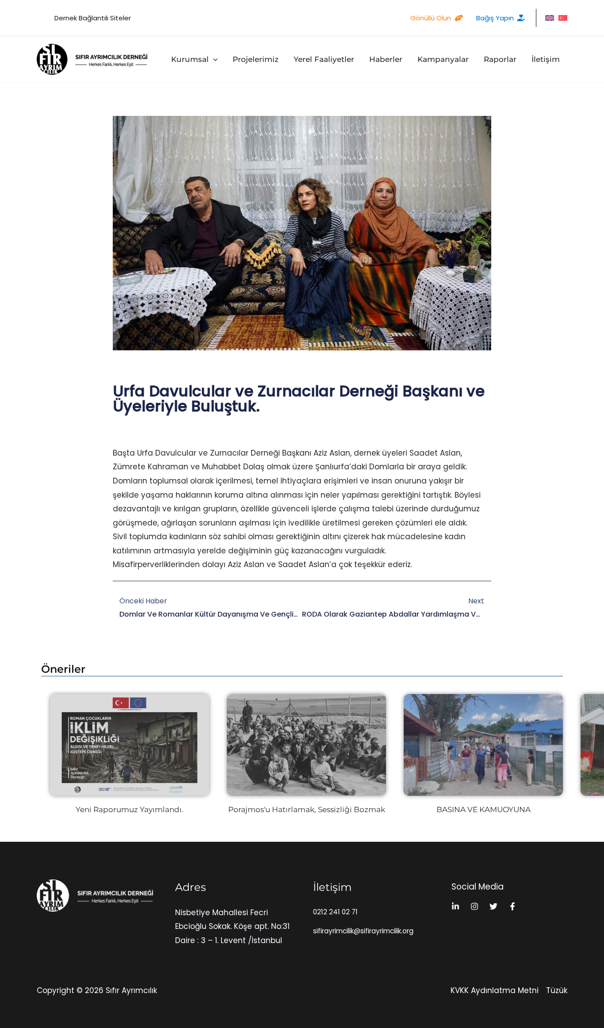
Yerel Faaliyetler (324, 59)
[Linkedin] (455, 906)
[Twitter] (493, 906)
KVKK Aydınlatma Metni (495, 990)
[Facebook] (512, 906)
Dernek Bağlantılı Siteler (92, 18)
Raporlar (500, 59)
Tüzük (556, 990)
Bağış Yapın (495, 18)
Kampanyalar (443, 59)
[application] (213, 59)
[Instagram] (474, 906)
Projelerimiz (256, 59)
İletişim (545, 59)
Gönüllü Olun (430, 18)
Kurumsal (190, 59)
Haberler (385, 59)
